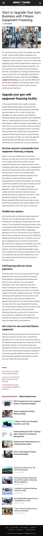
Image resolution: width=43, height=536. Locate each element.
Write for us (20, 530)
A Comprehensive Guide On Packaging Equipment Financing (11, 387)
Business (10, 8)
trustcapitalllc (8, 23)
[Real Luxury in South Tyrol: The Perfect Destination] (7, 470)
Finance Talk (14, 527)
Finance (17, 8)
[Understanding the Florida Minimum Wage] (7, 413)
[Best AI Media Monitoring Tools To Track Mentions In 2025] (7, 501)
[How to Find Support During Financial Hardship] (7, 454)
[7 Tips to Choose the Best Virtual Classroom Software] (7, 511)
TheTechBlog (24, 527)
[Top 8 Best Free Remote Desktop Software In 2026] (7, 491)
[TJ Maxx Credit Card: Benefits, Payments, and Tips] (7, 424)
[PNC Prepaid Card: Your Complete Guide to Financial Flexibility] (7, 403)
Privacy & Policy (30, 530)
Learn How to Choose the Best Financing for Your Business (10, 379)
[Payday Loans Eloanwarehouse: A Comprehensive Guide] (7, 444)
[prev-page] (3, 462)
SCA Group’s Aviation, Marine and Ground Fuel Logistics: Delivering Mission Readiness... (25, 480)
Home (4, 8)
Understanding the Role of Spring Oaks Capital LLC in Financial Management (27, 433)
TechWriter (33, 527)
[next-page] (6, 462)
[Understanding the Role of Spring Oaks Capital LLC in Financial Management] (7, 434)
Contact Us (11, 530)
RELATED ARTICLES (9, 397)
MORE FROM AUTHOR (27, 397)
